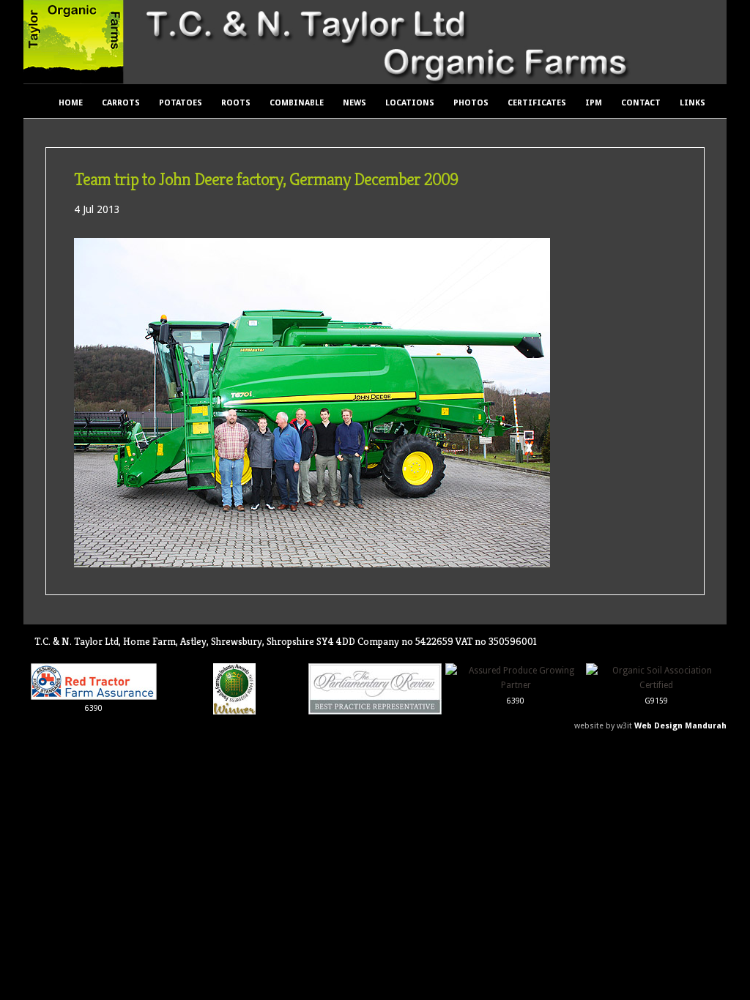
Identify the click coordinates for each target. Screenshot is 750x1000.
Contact (641, 103)
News (354, 103)
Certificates (537, 103)
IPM (593, 103)
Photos (471, 103)
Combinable (297, 103)
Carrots (121, 103)
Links (692, 103)
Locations (409, 103)
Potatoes (180, 103)
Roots (235, 103)
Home (71, 103)
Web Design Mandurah (680, 726)
